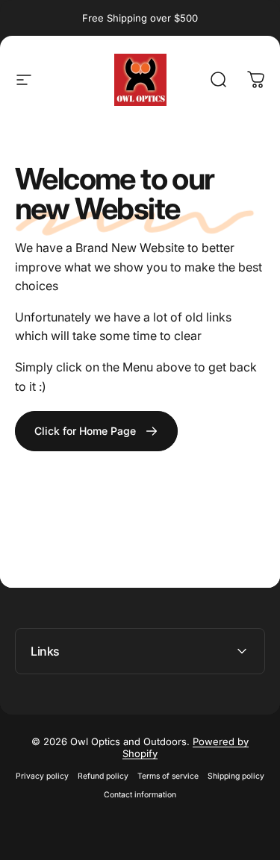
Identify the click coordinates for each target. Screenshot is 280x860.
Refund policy (103, 776)
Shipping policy (236, 776)
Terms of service (168, 776)
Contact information (140, 795)
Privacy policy (42, 776)
